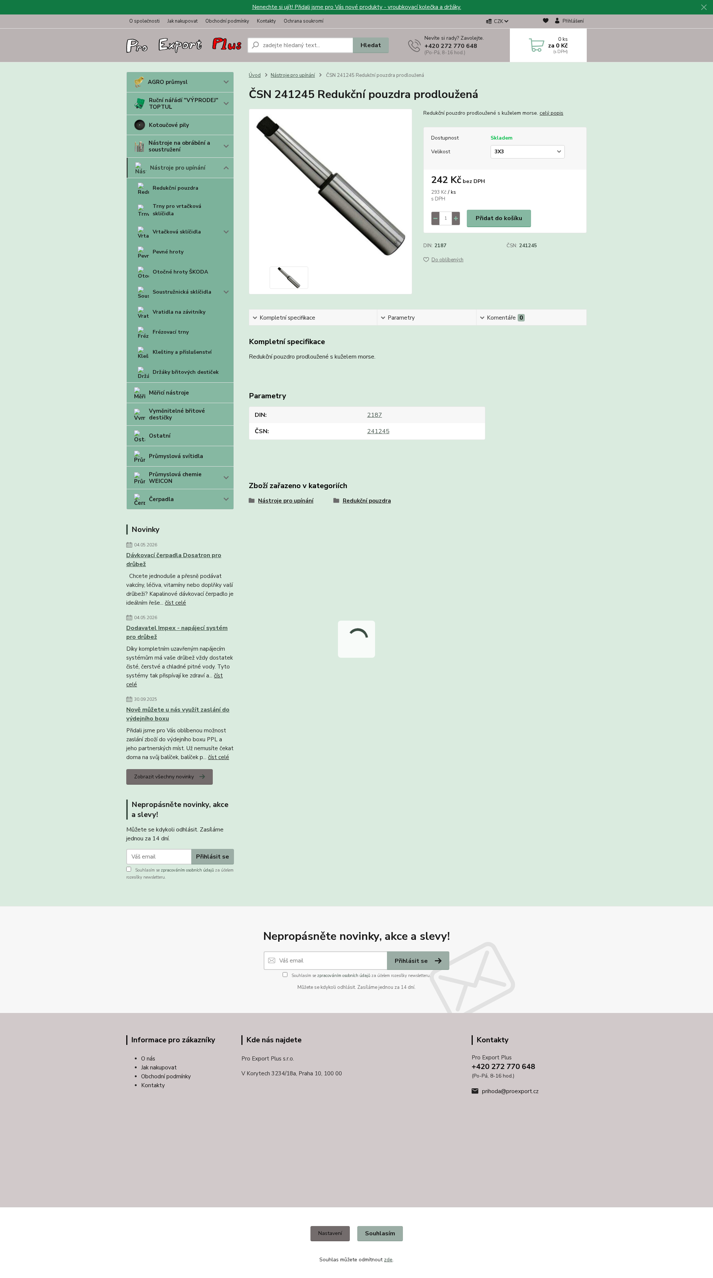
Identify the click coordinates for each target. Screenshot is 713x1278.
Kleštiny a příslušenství (182, 352)
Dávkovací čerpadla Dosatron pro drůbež (173, 559)
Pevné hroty (168, 251)
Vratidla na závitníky (179, 312)
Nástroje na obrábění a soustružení (179, 146)
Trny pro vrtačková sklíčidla (177, 210)
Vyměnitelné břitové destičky (177, 414)
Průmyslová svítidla (176, 456)
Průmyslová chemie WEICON (175, 478)
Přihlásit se (212, 857)
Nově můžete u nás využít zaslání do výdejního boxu (177, 714)
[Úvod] (183, 45)
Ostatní (159, 435)
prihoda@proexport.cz (510, 1091)
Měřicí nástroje (169, 392)
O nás (148, 1058)
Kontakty (266, 21)
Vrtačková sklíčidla (177, 231)
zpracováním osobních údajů (187, 870)
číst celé (175, 603)
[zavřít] (704, 7)
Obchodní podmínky (227, 21)
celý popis (551, 113)
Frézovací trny (171, 332)
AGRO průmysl (168, 82)
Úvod (255, 75)
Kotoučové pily (169, 125)
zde (388, 1259)
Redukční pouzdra (175, 188)
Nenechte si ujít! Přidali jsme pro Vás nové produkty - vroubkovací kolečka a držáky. (356, 7)
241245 (528, 245)
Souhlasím (380, 1233)
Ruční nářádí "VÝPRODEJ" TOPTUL (183, 104)
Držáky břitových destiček (186, 372)
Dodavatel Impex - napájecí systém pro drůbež (177, 632)
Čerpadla (161, 499)
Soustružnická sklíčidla (182, 291)
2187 (440, 245)
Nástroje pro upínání (177, 167)
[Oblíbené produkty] (545, 22)
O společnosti (144, 21)
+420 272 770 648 (450, 46)
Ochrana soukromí (303, 21)
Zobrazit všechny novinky (164, 776)
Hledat (371, 45)
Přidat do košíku (499, 218)
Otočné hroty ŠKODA (180, 271)
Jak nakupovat (182, 21)
